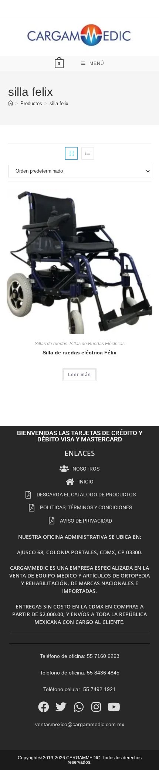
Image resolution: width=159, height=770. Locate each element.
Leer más (79, 374)
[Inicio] (10, 103)
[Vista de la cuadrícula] (71, 153)
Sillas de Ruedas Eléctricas (97, 343)
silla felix (59, 103)
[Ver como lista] (87, 153)
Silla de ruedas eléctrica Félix (79, 352)
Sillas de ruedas (51, 343)
